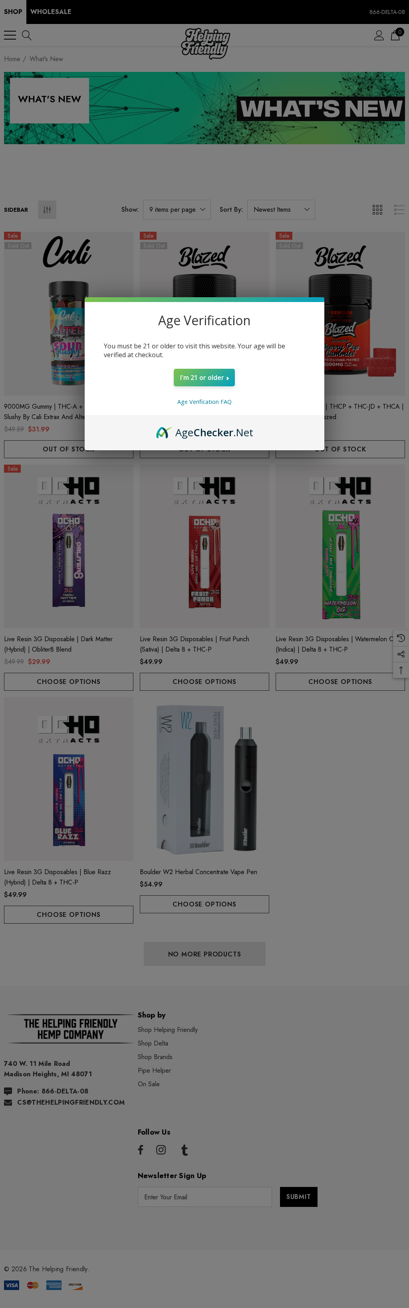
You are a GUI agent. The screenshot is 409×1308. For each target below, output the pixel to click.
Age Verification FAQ (204, 402)
